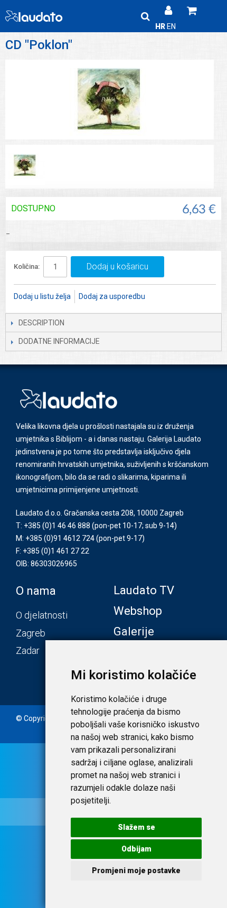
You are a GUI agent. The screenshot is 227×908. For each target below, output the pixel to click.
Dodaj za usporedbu (112, 296)
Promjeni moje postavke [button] (136, 870)
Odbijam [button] (136, 849)
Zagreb (30, 633)
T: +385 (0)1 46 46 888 (53, 525)
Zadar (28, 650)
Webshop (138, 610)
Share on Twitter (188, 297)
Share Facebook (167, 297)
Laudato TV (144, 590)
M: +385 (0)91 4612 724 (55, 538)
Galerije (134, 631)
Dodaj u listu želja (42, 296)
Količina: (27, 266)
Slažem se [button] (136, 827)
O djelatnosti (42, 615)
